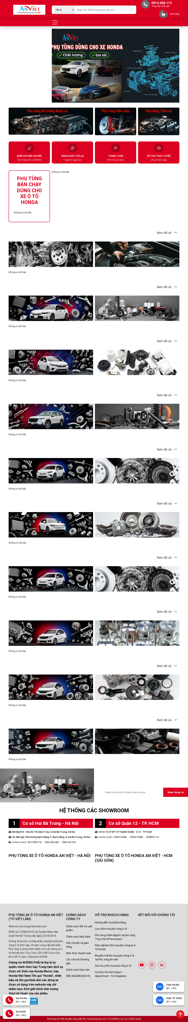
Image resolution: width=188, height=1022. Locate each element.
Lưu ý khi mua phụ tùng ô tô (111, 928)
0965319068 (136, 837)
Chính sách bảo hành (78, 936)
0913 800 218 (34, 842)
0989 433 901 (69, 842)
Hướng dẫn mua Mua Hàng (110, 922)
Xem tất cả (164, 233)
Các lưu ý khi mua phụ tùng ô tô (113, 965)
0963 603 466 (52, 842)
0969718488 (120, 837)
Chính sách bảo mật (78, 969)
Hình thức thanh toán (78, 953)
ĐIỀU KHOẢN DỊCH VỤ (78, 976)
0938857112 (152, 837)
